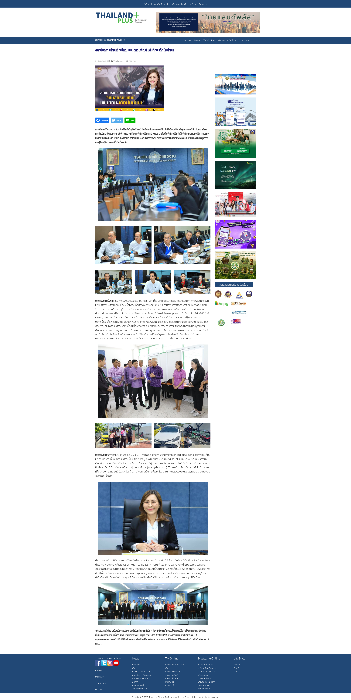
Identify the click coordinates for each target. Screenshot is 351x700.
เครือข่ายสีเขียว (204, 678)
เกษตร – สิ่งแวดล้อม (141, 671)
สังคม (134, 668)
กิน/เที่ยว (237, 668)
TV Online (209, 40)
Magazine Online (227, 40)
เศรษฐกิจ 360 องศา (206, 681)
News (197, 40)
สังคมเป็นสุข (203, 675)
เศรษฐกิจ (132, 61)
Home (187, 40)
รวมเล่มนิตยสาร (205, 688)
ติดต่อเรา (99, 689)
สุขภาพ (237, 664)
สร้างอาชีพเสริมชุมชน (207, 668)
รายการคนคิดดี (171, 675)
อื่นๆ (235, 671)
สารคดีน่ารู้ (169, 685)
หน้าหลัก (98, 670)
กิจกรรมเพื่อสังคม (140, 678)
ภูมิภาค (135, 681)
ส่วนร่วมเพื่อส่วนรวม (206, 671)
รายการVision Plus (173, 671)
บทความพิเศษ (204, 685)
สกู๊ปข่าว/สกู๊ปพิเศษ (140, 688)
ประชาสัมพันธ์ (138, 685)
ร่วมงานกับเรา (101, 683)
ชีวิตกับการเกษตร (205, 664)
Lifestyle (244, 40)
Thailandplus (119, 61)
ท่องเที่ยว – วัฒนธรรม (141, 675)
